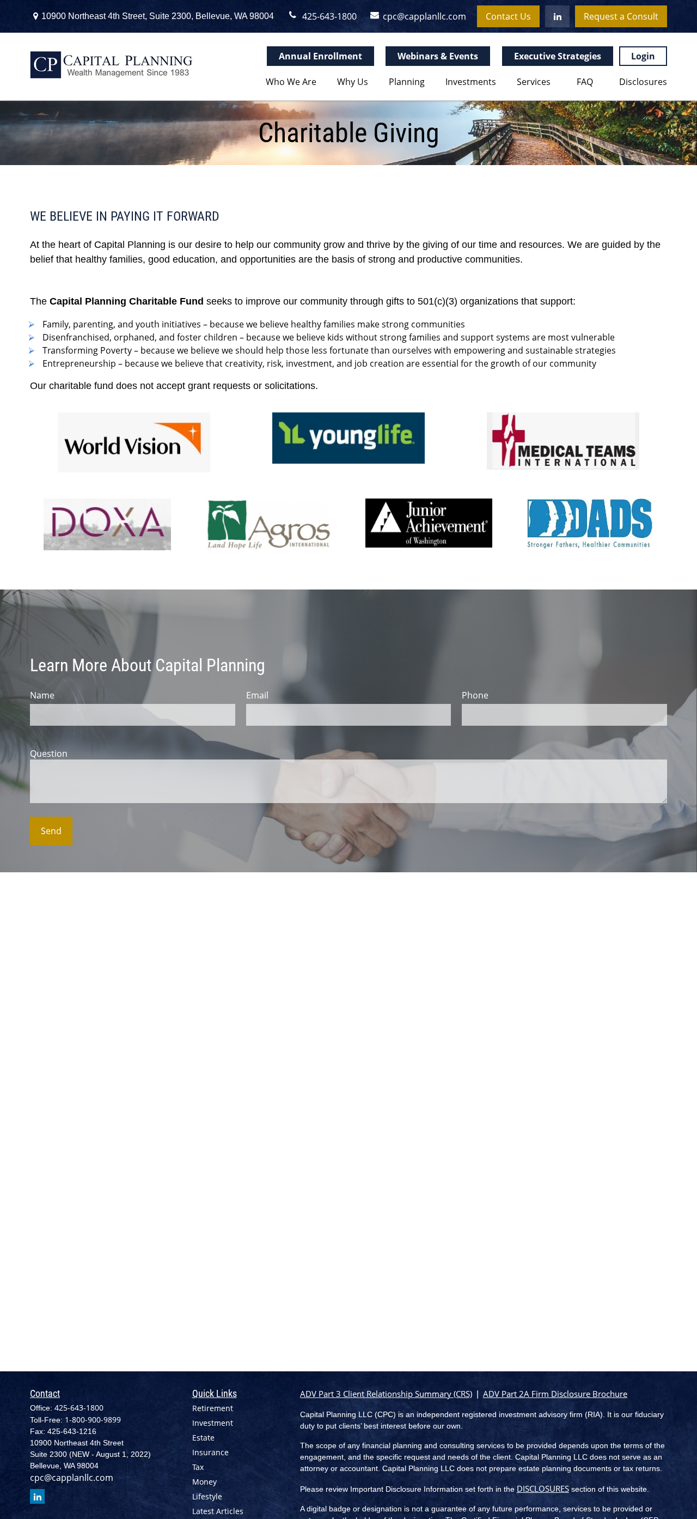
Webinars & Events (438, 56)
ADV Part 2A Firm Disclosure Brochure (555, 1393)
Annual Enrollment (320, 56)
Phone (475, 695)
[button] (288, 81)
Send (51, 831)
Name (42, 695)
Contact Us (508, 16)
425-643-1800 (329, 16)
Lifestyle (207, 1496)
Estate (203, 1437)
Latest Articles (217, 1511)
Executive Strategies (557, 56)
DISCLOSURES (543, 1488)
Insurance (210, 1452)
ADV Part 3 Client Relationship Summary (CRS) (386, 1393)
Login (643, 56)
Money (204, 1482)
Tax (198, 1467)
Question (49, 754)
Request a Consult (621, 16)
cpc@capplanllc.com (421, 16)
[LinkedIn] (557, 16)
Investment (212, 1423)
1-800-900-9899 (93, 1419)
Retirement (212, 1408)
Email (257, 695)
